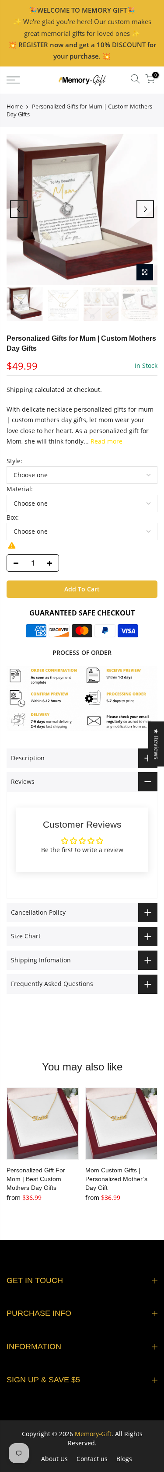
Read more (105, 441)
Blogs (124, 1459)
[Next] (145, 209)
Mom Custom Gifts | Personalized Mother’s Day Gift (116, 1179)
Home (15, 106)
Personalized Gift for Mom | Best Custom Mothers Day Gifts (36, 1179)
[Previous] (19, 209)
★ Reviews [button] (156, 743)
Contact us (92, 1459)
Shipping (20, 389)
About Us (54, 1459)
